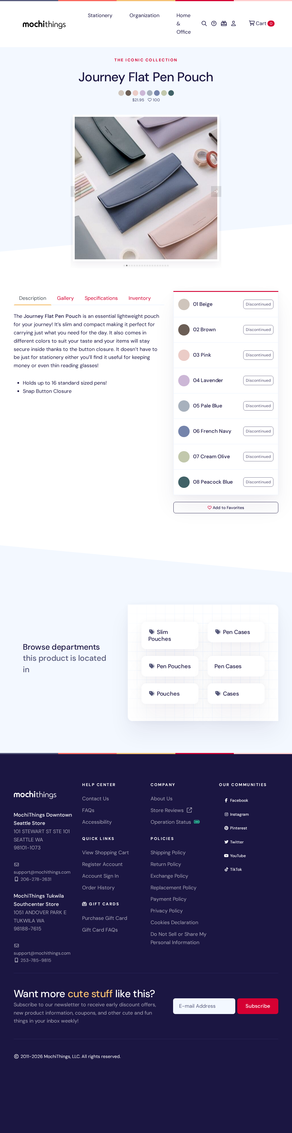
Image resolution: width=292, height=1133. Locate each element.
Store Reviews (168, 810)
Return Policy (166, 864)
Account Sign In (100, 876)
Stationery (100, 15)
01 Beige (202, 304)
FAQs (88, 810)
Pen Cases (236, 632)
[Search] (204, 23)
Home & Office (184, 23)
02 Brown (204, 329)
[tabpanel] (89, 353)
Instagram (241, 814)
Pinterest (240, 828)
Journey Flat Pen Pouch (145, 76)
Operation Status (171, 822)
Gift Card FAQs (100, 929)
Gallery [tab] (65, 298)
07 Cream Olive (211, 456)
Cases (231, 693)
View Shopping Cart (105, 852)
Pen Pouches (174, 666)
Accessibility (97, 822)
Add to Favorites (228, 507)
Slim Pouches (159, 635)
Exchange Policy (169, 876)
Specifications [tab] (101, 298)
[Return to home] (44, 23)
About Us (162, 798)
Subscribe (262, 1005)
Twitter (238, 842)
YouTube (240, 855)
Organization (144, 15)
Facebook (241, 800)
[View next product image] (216, 191)
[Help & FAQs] (214, 23)
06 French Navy (212, 431)
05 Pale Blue (207, 405)
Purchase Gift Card (104, 918)
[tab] (124, 265)
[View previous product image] (76, 191)
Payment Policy (168, 899)
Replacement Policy (173, 887)
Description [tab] (32, 298)
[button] (146, 188)
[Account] (233, 23)
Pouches (168, 693)
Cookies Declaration (174, 922)
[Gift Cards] (224, 23)
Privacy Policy (167, 910)
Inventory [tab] (140, 298)
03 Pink (202, 355)
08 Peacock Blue (213, 481)
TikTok (238, 869)
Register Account (102, 864)
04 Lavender (208, 380)
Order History (98, 887)
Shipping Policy (168, 852)
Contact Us (95, 798)
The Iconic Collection (146, 59)
